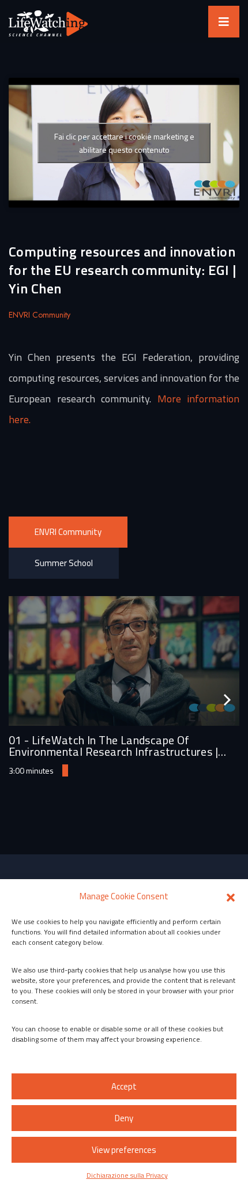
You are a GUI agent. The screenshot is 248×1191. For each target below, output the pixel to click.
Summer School (64, 563)
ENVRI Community (68, 531)
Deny (124, 1118)
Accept (124, 1086)
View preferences (124, 1149)
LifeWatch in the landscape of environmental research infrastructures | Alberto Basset (113, 751)
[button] (230, 896)
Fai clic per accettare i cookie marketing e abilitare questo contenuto (124, 143)
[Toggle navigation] (223, 21)
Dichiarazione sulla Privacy (127, 1175)
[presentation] (227, 700)
